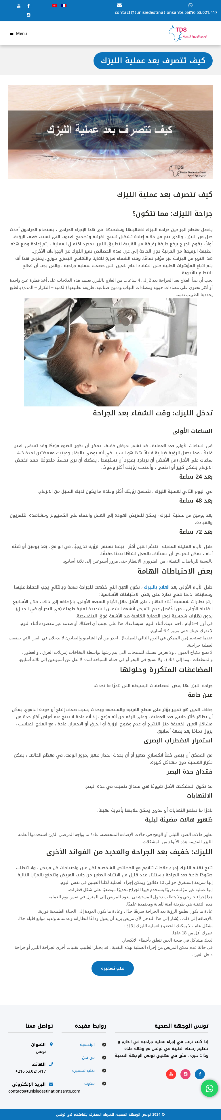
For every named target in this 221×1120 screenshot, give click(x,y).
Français (63, 5)
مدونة (89, 1083)
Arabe (54, 5)
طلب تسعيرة (113, 968)
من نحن (88, 1057)
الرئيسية (87, 1044)
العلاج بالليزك (156, 587)
